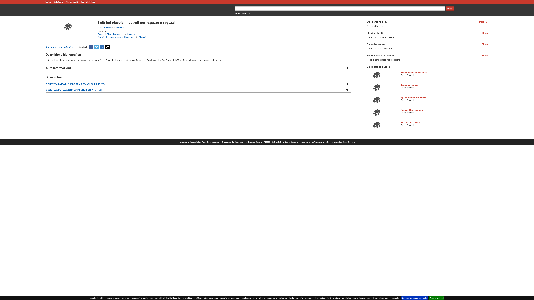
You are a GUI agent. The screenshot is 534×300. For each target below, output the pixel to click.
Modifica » (483, 21)
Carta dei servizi (349, 142)
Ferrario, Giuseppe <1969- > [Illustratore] (116, 37)
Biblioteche (58, 1)
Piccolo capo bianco (410, 122)
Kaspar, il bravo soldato (412, 109)
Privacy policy (336, 142)
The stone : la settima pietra (414, 72)
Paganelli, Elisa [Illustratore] (110, 34)
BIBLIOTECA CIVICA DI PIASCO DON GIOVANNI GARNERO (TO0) (76, 84)
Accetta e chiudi (437, 298)
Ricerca (47, 1)
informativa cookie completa (414, 298)
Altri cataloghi (72, 1)
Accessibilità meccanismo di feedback (216, 142)
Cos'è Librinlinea (88, 1)
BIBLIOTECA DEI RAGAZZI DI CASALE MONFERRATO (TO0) (74, 89)
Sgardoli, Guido (105, 27)
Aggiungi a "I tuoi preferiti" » (59, 47)
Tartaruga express (409, 84)
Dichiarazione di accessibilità (189, 142)
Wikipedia (120, 27)
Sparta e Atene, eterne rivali (414, 97)
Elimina (485, 33)
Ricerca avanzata (242, 13)
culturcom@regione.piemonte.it (318, 142)
